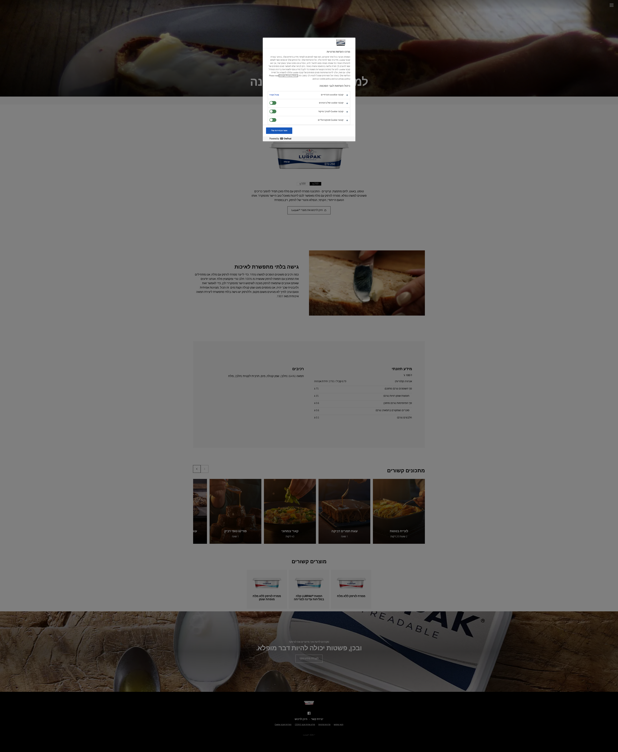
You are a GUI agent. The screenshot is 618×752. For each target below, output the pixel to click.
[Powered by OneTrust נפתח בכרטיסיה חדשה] (279, 139)
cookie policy (325, 79)
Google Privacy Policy (288, 76)
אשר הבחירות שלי (279, 131)
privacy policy (344, 79)
